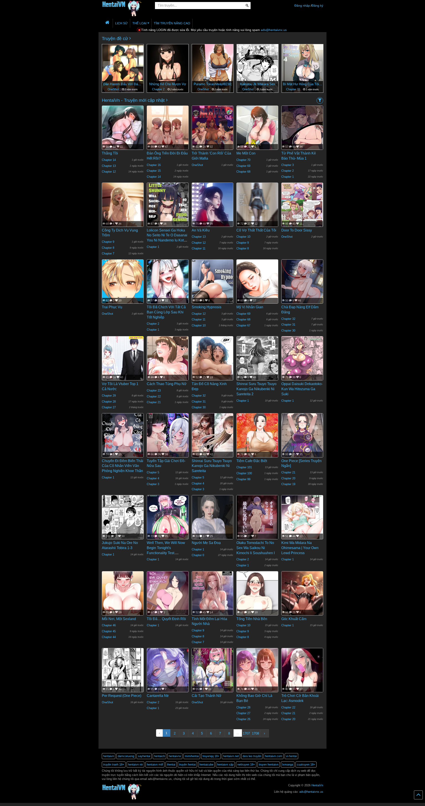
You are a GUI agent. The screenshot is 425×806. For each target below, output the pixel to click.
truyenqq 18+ (211, 756)
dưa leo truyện (252, 756)
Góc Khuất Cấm (293, 619)
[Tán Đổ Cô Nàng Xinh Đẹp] (212, 374)
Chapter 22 (154, 396)
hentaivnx (175, 756)
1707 (246, 733)
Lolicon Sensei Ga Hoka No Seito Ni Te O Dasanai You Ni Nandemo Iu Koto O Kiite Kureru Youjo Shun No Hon (167, 240)
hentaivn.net (231, 756)
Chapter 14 (109, 160)
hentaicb (159, 756)
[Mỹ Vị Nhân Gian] (257, 294)
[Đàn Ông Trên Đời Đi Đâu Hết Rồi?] (167, 130)
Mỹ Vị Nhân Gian (249, 307)
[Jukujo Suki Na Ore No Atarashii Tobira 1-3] (122, 522)
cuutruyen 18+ (306, 764)
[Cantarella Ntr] (167, 675)
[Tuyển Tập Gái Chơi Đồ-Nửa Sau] (167, 440)
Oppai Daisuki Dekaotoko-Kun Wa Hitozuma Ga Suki (302, 389)
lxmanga (287, 764)
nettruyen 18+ (246, 764)
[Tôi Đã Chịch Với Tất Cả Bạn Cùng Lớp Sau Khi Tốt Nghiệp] (167, 287)
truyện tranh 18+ (113, 764)
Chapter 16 (154, 165)
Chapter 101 (244, 467)
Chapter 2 (113, 89)
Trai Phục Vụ (112, 307)
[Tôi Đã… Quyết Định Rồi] (167, 598)
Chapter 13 (109, 166)
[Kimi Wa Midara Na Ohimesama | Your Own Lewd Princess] (302, 522)
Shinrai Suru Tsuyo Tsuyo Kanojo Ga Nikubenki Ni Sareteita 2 (256, 389)
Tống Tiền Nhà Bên (251, 619)
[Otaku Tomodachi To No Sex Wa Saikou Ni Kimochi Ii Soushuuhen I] (257, 522)
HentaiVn (317, 785)
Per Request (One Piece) (121, 696)
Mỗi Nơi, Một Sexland (119, 619)
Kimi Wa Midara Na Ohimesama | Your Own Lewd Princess (300, 548)
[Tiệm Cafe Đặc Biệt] (257, 445)
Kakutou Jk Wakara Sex (212, 84)
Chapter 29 (109, 395)
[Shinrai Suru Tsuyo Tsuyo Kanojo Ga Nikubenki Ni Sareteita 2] (257, 363)
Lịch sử (121, 23)
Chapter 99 (243, 479)
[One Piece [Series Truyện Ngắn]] (302, 440)
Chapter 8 (108, 247)
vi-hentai (291, 756)
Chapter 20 (288, 478)
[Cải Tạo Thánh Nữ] (212, 675)
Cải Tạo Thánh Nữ (206, 696)
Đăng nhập (302, 5)
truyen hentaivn (268, 764)
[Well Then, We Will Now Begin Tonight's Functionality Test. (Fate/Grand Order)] (167, 522)
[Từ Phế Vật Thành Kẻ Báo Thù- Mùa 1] (302, 136)
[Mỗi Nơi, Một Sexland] (122, 598)
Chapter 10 (243, 236)
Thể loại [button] (139, 23)
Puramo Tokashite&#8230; (168, 84)
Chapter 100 (244, 473)
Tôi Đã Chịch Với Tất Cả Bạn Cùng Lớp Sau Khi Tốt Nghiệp (166, 312)
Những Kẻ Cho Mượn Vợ (122, 84)
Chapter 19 (288, 484)
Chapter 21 (154, 402)
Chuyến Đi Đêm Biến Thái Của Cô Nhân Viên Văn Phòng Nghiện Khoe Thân (122, 466)
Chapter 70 (243, 160)
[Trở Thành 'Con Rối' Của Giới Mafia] (212, 133)
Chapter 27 (109, 407)
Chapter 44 (109, 637)
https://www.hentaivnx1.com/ (24, 804)
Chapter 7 (108, 253)
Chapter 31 (288, 324)
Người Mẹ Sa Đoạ (206, 543)
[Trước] (108, 67)
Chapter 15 (154, 170)
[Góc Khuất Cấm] (302, 601)
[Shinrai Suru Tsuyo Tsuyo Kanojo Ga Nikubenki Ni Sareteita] (212, 440)
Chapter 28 (109, 401)
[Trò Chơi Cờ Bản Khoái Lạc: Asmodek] (302, 679)
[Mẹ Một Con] (257, 137)
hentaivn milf (155, 764)
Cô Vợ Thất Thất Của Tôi (256, 230)
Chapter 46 (109, 625)
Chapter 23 (154, 390)
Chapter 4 (153, 478)
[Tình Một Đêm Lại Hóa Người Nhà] (212, 598)
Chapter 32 (288, 318)
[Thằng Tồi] (122, 134)
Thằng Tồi (110, 153)
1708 (255, 733)
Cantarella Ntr (158, 696)
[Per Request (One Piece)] (122, 675)
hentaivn (108, 756)
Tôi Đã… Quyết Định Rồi (166, 619)
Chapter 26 (243, 719)
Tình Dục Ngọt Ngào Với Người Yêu (302, 84)
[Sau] (316, 67)
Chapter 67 (243, 325)
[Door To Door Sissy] (302, 210)
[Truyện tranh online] (125, 5)
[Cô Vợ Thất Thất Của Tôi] (257, 210)
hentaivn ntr (135, 764)
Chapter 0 (198, 555)
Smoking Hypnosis (206, 307)
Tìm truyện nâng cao (172, 23)
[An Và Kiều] (212, 210)
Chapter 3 (287, 165)
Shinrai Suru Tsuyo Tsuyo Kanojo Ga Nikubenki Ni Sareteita (212, 466)
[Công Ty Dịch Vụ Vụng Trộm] (122, 211)
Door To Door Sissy (296, 230)
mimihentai (192, 756)
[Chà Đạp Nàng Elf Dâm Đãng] (302, 285)
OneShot (159, 89)
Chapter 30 (288, 330)
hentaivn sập (225, 764)
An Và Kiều (201, 230)
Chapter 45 (109, 631)
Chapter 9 (108, 241)
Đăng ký (317, 5)
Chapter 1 (287, 176)
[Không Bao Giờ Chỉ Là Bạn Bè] (257, 677)
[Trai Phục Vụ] (122, 287)
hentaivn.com (273, 756)
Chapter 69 (243, 166)
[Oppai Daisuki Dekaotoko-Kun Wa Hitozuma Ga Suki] (302, 363)
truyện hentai (187, 764)
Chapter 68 (243, 171)
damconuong (126, 756)
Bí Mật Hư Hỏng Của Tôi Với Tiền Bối (257, 84)
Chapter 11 (248, 89)
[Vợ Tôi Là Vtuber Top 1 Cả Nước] (122, 362)
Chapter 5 (153, 472)
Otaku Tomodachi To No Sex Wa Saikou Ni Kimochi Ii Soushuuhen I (255, 548)
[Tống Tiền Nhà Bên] (257, 605)
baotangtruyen (47, 804)
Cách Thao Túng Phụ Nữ (167, 384)
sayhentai (144, 756)
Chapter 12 (109, 171)
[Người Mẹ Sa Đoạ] (212, 522)
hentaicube (206, 764)
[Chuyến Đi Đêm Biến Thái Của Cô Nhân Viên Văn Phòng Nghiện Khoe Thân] (122, 440)
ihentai (171, 764)
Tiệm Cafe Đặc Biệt (251, 461)
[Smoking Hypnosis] (212, 286)
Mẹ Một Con (245, 153)
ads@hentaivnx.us (274, 30)
